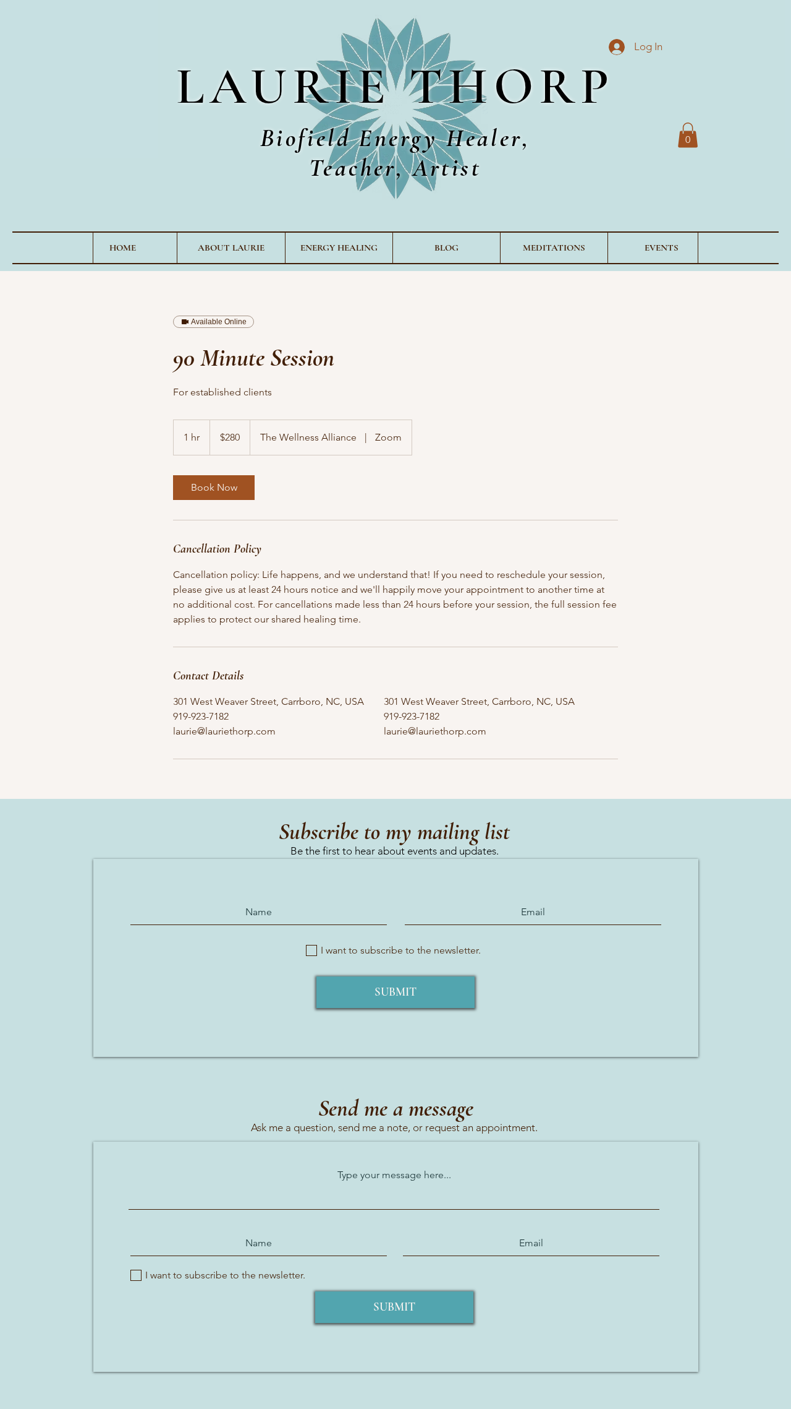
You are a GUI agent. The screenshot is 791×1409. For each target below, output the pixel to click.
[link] (214, 487)
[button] (687, 135)
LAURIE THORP (395, 86)
